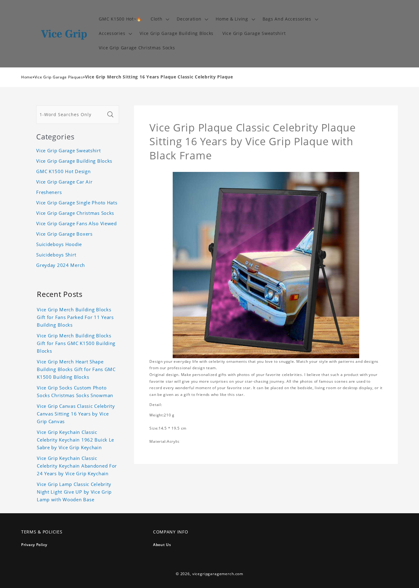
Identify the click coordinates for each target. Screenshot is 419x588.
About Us (162, 544)
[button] (159, 19)
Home (27, 77)
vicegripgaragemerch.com (217, 573)
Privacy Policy (34, 544)
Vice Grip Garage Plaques (58, 77)
